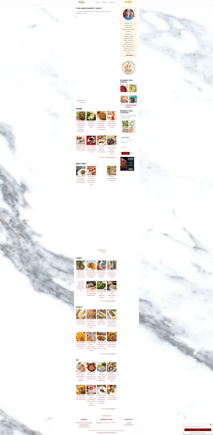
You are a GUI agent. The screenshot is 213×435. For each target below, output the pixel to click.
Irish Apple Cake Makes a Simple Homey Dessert (80, 148)
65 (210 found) (111, 408)
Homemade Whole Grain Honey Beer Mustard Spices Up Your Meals (101, 125)
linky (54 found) (110, 301)
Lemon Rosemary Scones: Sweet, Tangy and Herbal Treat (101, 376)
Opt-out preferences (193, 432)
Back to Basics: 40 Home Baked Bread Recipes (91, 293)
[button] (210, 424)
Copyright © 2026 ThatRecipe (106, 432)
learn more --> (130, 55)
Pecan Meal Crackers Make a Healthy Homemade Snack (111, 150)
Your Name (123, 147)
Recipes (97, 2)
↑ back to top (106, 415)
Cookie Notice (84, 424)
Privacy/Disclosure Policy (201, 432)
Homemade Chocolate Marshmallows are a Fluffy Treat (91, 180)
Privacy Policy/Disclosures (84, 422)
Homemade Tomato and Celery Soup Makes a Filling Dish (81, 286)
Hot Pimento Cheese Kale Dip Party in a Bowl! (111, 344)
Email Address (124, 142)
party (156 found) (110, 353)
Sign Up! (99, 422)
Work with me (129, 424)
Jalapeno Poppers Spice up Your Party (101, 321)
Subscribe (112, 2)
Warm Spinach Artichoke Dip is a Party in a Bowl (80, 321)
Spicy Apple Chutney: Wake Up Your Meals (112, 397)
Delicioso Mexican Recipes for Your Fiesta (111, 178)
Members (104, 2)
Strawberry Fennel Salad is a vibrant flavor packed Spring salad (111, 376)
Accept (198, 429)
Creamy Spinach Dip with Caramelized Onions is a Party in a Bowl (91, 346)
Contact (128, 422)
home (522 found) (110, 157)
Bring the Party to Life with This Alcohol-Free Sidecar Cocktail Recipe (91, 323)
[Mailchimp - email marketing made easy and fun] (131, 154)
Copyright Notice (84, 426)
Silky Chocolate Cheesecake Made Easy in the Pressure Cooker (101, 399)
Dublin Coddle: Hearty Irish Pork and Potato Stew (80, 397)
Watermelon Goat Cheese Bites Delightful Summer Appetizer (81, 376)
